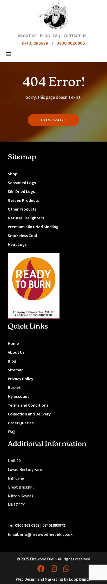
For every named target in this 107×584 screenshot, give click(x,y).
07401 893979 (35, 43)
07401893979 (53, 525)
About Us (16, 352)
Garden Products (23, 200)
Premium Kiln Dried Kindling (33, 227)
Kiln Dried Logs (21, 191)
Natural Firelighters (26, 218)
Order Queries (21, 423)
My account (18, 396)
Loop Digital (80, 579)
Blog (12, 361)
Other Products (22, 209)
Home (13, 343)
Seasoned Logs (22, 183)
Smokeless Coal (22, 236)
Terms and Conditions (28, 405)
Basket (14, 388)
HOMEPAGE (53, 120)
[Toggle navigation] (8, 56)
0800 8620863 (71, 43)
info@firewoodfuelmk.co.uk (46, 534)
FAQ (11, 432)
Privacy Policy (20, 379)
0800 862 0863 (27, 525)
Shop (12, 174)
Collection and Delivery (29, 414)
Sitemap (16, 370)
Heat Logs (17, 244)
